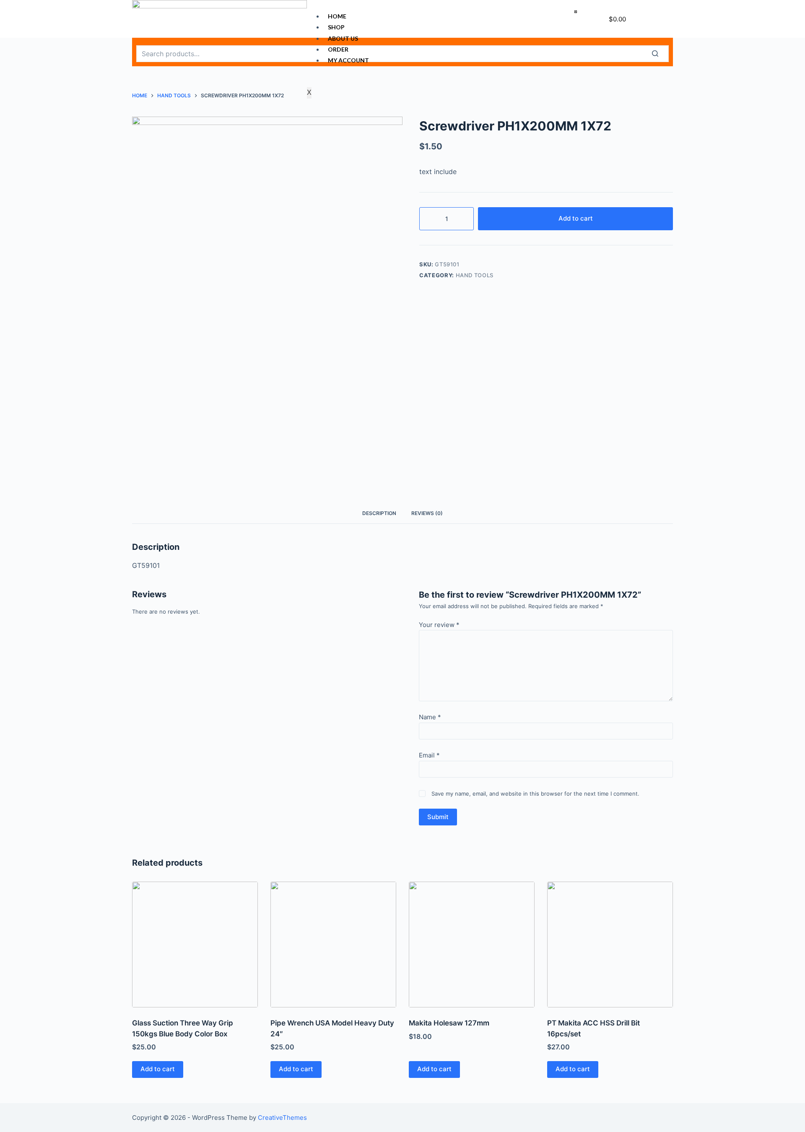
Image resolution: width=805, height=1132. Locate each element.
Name (430, 717)
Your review (439, 625)
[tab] (379, 513)
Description (379, 513)
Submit (438, 817)
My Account (348, 60)
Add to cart (575, 218)
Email (429, 755)
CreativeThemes (282, 1118)
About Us (343, 38)
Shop (336, 27)
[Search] (660, 53)
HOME (337, 16)
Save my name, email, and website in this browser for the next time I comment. (535, 793)
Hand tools (475, 275)
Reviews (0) (427, 513)
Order (338, 49)
